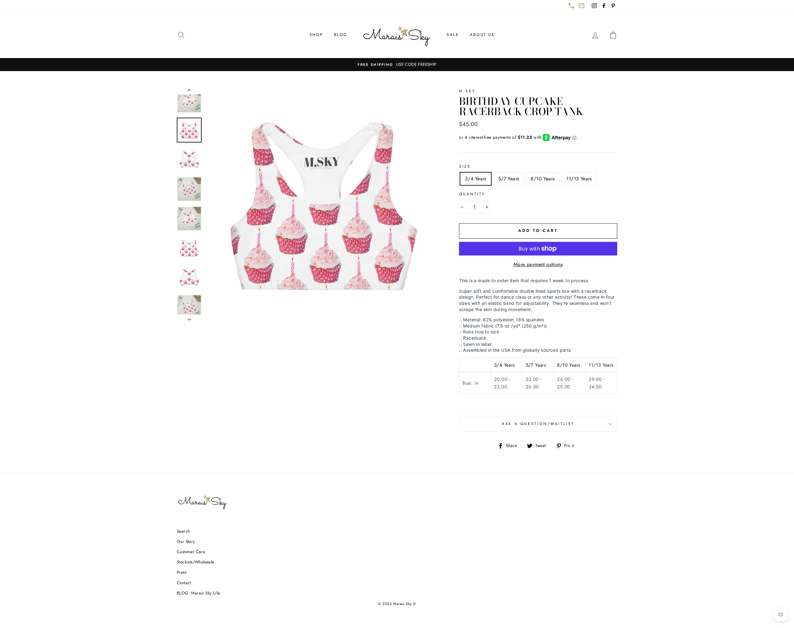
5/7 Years (508, 178)
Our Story (186, 541)
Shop (316, 35)
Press (181, 572)
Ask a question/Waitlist (559, 426)
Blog (340, 35)
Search (183, 531)
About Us (482, 35)
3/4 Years (475, 178)
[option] (397, 64)
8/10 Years (543, 178)
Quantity (472, 194)
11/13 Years (578, 178)
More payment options (538, 264)
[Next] (189, 317)
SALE (453, 35)
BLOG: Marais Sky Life (198, 593)
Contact (184, 583)
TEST (189, 91)
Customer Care (191, 552)
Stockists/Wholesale (195, 562)
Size (465, 166)
